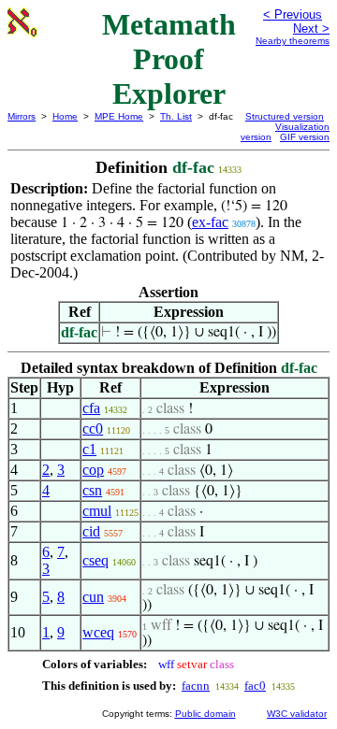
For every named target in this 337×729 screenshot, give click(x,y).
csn (92, 490)
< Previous (292, 14)
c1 (89, 449)
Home (65, 116)
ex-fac (210, 222)
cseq (95, 560)
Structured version (284, 116)
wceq (98, 632)
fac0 (255, 686)
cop (93, 470)
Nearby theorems (293, 41)
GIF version (305, 137)
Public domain (205, 713)
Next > (311, 28)
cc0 (92, 428)
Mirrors (21, 116)
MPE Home (119, 116)
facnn (196, 686)
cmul (96, 511)
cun (93, 597)
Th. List (176, 116)
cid (91, 531)
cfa (91, 408)
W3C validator (297, 713)
